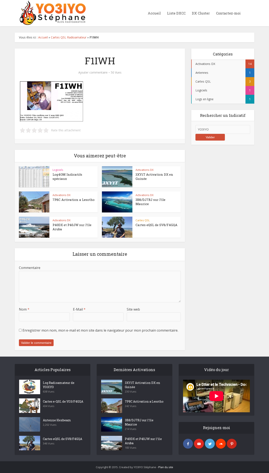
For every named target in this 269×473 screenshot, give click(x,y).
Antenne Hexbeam (57, 420)
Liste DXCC (176, 13)
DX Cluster (201, 13)
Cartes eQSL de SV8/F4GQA (156, 225)
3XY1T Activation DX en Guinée (142, 385)
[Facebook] (188, 444)
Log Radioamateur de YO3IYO (58, 385)
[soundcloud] (221, 444)
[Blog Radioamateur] (51, 12)
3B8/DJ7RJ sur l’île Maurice (139, 422)
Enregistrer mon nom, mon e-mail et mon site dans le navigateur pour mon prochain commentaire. (100, 330)
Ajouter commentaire (93, 72)
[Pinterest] (232, 444)
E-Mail (79, 309)
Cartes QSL (143, 220)
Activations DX (145, 170)
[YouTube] (199, 444)
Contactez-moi (228, 13)
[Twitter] (210, 444)
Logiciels (58, 170)
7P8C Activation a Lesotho (74, 200)
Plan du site (165, 467)
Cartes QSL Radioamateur (68, 37)
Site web (133, 309)
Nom (24, 309)
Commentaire (29, 267)
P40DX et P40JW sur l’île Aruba (143, 441)
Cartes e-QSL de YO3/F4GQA (63, 401)
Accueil (154, 13)
